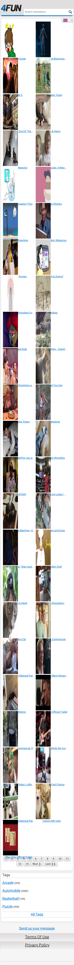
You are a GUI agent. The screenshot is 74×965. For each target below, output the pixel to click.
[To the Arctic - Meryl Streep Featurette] (52, 656)
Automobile (11, 890)
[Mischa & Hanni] (52, 112)
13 (27, 863)
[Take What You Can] (52, 366)
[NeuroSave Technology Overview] (19, 293)
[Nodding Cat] (19, 620)
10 (60, 858)
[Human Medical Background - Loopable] (52, 39)
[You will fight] (19, 475)
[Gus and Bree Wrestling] (52, 438)
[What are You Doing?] (52, 257)
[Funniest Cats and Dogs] (52, 511)
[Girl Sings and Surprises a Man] (19, 366)
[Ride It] (19, 75)
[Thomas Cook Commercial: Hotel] (52, 620)
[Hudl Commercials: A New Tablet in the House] (52, 148)
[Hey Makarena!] (52, 402)
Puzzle (7, 906)
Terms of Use (37, 937)
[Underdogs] (52, 293)
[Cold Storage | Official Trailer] (52, 692)
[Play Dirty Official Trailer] (19, 837)
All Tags (37, 914)
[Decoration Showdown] (52, 583)
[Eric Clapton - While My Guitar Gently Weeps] (52, 729)
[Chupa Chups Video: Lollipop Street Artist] (19, 765)
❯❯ (51, 863)
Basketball (10, 898)
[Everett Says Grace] (19, 402)
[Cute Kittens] (19, 692)
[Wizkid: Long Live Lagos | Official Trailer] (52, 475)
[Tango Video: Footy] (52, 75)
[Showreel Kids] (19, 329)
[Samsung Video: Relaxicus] (52, 221)
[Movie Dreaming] (19, 221)
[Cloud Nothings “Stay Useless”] (19, 547)
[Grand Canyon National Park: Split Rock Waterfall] (19, 656)
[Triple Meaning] (19, 148)
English (67, 20)
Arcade (8, 883)
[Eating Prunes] (19, 257)
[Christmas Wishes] (52, 184)
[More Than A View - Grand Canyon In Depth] (52, 329)
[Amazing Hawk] (19, 583)
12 (19, 863)
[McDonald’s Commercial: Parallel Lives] (19, 729)
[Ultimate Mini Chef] (52, 547)
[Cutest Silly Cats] (52, 801)
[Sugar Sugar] (19, 39)
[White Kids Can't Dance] (52, 765)
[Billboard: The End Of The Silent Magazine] (19, 112)
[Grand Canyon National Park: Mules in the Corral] (19, 801)
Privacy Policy (37, 945)
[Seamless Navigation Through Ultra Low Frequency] (19, 184)
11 (67, 858)
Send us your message (37, 928)
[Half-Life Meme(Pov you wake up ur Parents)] (19, 438)
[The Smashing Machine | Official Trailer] (19, 511)
